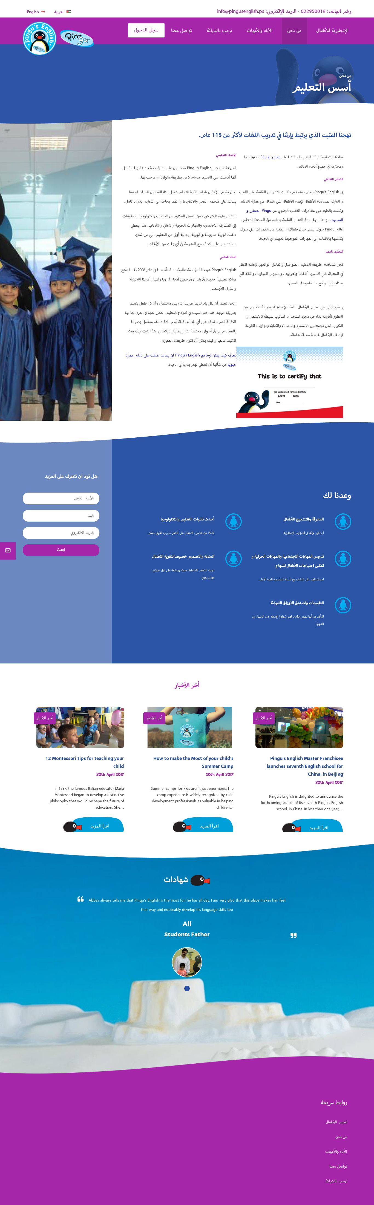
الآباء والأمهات (259, 31)
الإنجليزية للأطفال (332, 31)
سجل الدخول (146, 30)
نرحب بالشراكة (219, 31)
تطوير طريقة (270, 157)
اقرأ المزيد (100, 826)
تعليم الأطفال (336, 1122)
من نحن (294, 31)
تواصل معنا (181, 31)
